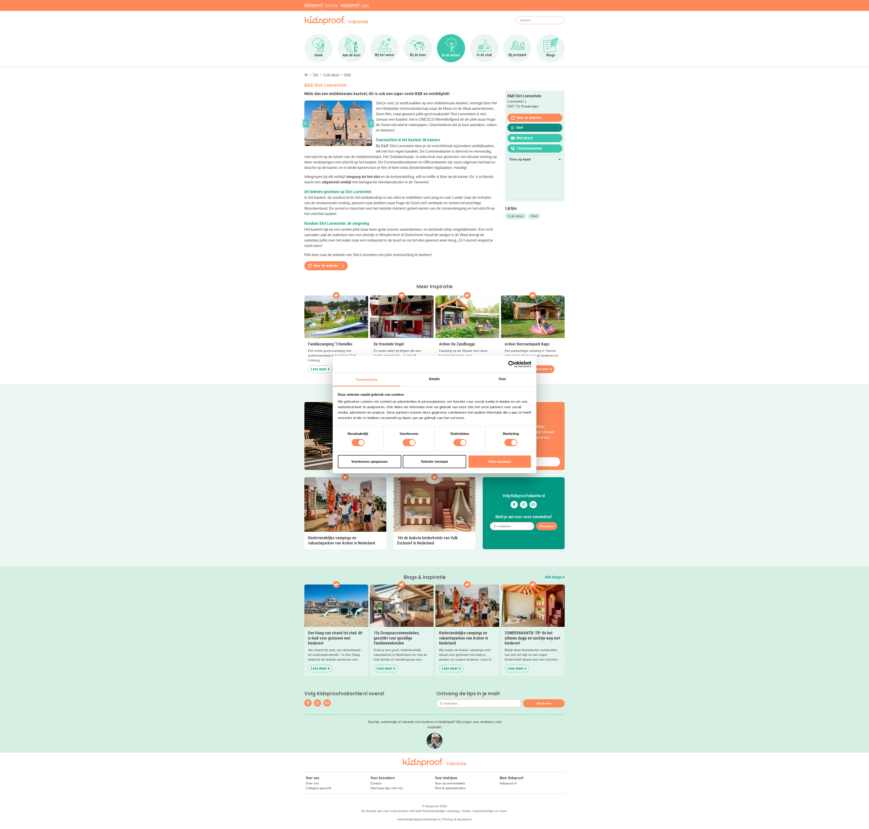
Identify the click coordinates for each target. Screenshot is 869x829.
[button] (306, 123)
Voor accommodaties (450, 783)
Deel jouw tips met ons (386, 788)
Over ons (312, 783)
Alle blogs (554, 577)
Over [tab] (502, 379)
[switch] (409, 442)
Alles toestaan (499, 461)
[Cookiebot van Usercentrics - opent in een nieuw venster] (511, 364)
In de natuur (515, 216)
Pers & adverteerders (450, 788)
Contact (376, 783)
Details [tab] (434, 379)
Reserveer (541, 369)
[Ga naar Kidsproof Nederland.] (306, 74)
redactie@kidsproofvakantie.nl (418, 819)
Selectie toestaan (434, 461)
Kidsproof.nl (508, 783)
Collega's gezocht (318, 788)
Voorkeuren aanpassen (369, 461)
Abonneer (543, 703)
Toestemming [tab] (366, 379)
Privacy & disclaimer (457, 819)
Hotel (534, 216)
